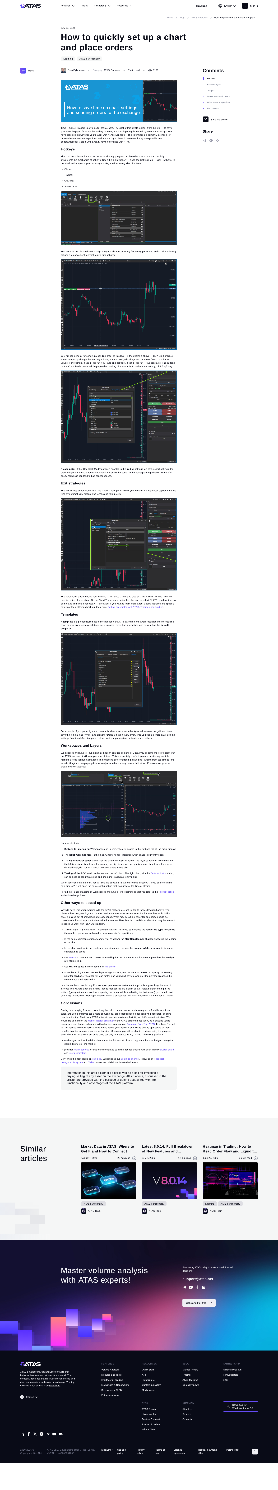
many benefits (81, 1049)
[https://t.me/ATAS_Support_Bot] (184, 1287)
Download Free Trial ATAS (141, 1024)
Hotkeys (211, 79)
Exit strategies (214, 85)
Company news (190, 1385)
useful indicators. (78, 1053)
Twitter (91, 1062)
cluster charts (167, 1049)
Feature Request (151, 1419)
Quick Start (148, 1369)
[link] (201, 5)
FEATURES (107, 1363)
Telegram (78, 1062)
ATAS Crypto (149, 1409)
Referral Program (232, 1369)
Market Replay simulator (101, 1020)
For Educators (230, 1375)
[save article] (215, 119)
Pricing (84, 5)
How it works (149, 1414)
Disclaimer (106, 1449)
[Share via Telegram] (205, 140)
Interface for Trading (112, 1380)
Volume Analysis (110, 1369)
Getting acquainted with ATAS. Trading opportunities (135, 607)
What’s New (148, 1429)
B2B (225, 1380)
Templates (212, 90)
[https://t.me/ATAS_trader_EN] (48, 1434)
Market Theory (190, 1369)
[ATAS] (30, 6)
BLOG (185, 1363)
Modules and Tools (111, 1375)
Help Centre (148, 1380)
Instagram (66, 1062)
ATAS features (190, 1380)
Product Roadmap (151, 1424)
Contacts (187, 1419)
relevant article (166, 892)
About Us (187, 1409)
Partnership (232, 1449)
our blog (96, 1059)
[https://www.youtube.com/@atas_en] (54, 1434)
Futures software (110, 1395)
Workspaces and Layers (218, 96)
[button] (254, 1451)
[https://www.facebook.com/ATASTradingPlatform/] (197, 1287)
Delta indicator (158, 873)
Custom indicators (151, 1385)
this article (110, 966)
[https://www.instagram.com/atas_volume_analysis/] (204, 1287)
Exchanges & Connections (115, 1385)
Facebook (159, 1059)
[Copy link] (217, 140)
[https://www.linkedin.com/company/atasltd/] (22, 1434)
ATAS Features (112, 70)
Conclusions (213, 108)
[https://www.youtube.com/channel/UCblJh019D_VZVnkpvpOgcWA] (191, 1287)
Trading (186, 1375)
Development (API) (111, 1390)
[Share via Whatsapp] (211, 140)
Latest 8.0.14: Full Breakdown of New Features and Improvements (168, 1151)
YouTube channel (130, 1059)
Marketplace (148, 1390)
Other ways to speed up (218, 102)
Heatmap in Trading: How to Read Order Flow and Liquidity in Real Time (229, 1151)
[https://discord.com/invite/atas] (61, 1434)
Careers (186, 1414)
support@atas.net (197, 1279)
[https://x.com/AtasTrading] (35, 1434)
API (144, 1375)
